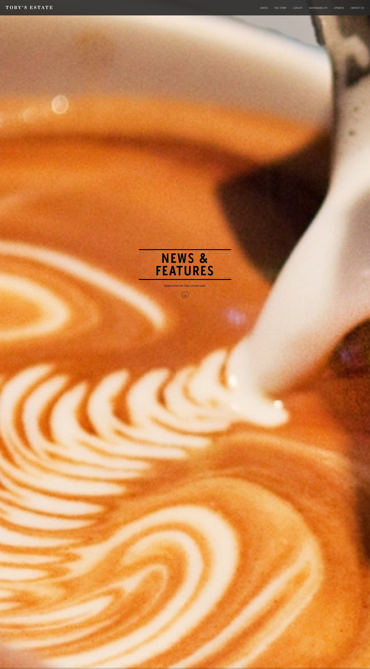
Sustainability (318, 8)
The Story (280, 8)
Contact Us (357, 8)
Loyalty (297, 8)
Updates (339, 8)
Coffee (264, 8)
